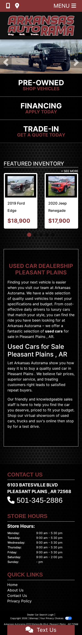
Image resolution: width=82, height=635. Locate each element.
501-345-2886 (40, 500)
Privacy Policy (19, 601)
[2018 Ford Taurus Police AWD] (64, 184)
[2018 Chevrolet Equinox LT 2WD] (23, 186)
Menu (62, 5)
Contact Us (17, 595)
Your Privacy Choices (52, 618)
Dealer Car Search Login (40, 614)
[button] (6, 62)
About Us (15, 590)
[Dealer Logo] (41, 25)
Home (12, 584)
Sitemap (33, 618)
